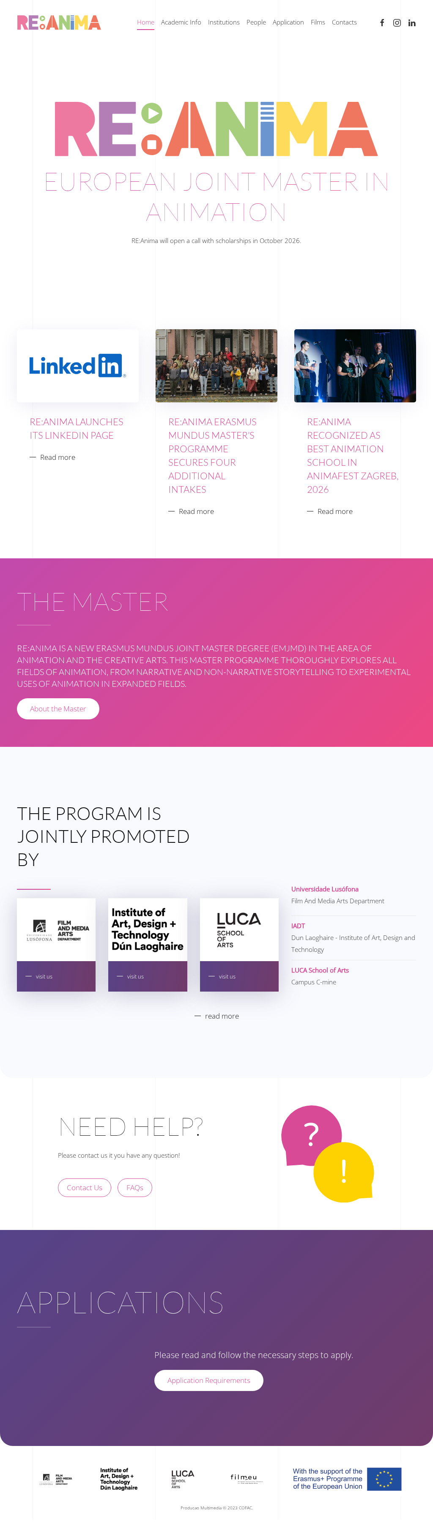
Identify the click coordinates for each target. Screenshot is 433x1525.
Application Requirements (208, 1380)
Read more (57, 457)
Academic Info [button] (181, 22)
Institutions (224, 22)
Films (318, 22)
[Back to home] (59, 22)
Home (145, 22)
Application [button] (288, 22)
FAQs (134, 1187)
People (256, 22)
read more (222, 1016)
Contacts (344, 22)
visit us (44, 976)
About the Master (58, 708)
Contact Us (84, 1187)
